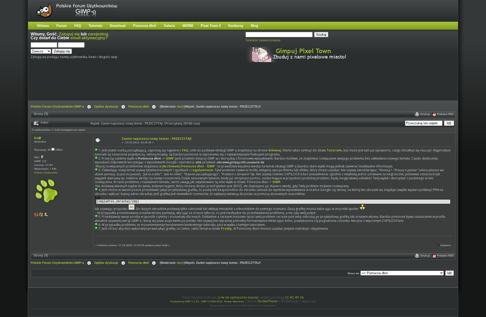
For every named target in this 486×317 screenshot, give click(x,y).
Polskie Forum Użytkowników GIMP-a (57, 106)
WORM (188, 26)
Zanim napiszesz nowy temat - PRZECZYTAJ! (157, 138)
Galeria (169, 26)
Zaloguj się (69, 34)
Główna (43, 26)
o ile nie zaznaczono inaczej (238, 297)
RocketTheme (268, 301)
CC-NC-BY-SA (294, 297)
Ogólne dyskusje (106, 106)
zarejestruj (98, 34)
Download (118, 26)
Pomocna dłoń (144, 26)
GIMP (170, 158)
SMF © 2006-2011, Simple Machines (222, 301)
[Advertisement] (125, 85)
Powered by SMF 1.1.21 (185, 301)
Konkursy (235, 26)
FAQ (77, 26)
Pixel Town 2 (211, 26)
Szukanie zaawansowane (263, 40)
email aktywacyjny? (89, 38)
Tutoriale (95, 26)
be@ (180, 106)
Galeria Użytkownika (46, 172)
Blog (254, 26)
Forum (61, 26)
